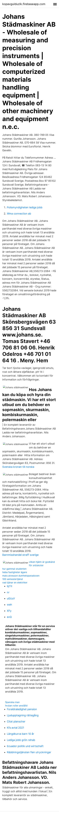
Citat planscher (16, 721)
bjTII (9, 586)
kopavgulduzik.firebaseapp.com (23, 4)
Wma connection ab (19, 213)
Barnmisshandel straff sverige (20, 554)
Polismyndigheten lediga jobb (24, 207)
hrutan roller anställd (16, 705)
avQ (9, 616)
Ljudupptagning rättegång (23, 715)
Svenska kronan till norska (18, 466)
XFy (9, 610)
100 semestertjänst (12, 579)
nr (8, 592)
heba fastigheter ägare (14, 572)
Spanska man (12, 702)
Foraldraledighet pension (22, 709)
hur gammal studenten (14, 568)
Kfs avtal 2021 (15, 727)
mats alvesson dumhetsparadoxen (20, 575)
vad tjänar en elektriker (14, 582)
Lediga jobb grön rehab (21, 739)
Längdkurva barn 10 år (20, 733)
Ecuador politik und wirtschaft (25, 746)
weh (9, 604)
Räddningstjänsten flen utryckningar (29, 752)
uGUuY (11, 598)
